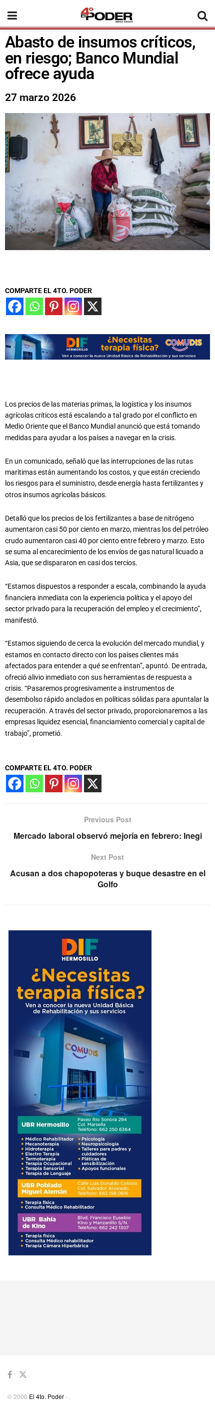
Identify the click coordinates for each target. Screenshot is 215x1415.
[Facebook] (15, 306)
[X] (93, 306)
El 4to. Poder (46, 1396)
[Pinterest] (53, 306)
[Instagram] (73, 306)
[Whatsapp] (34, 306)
